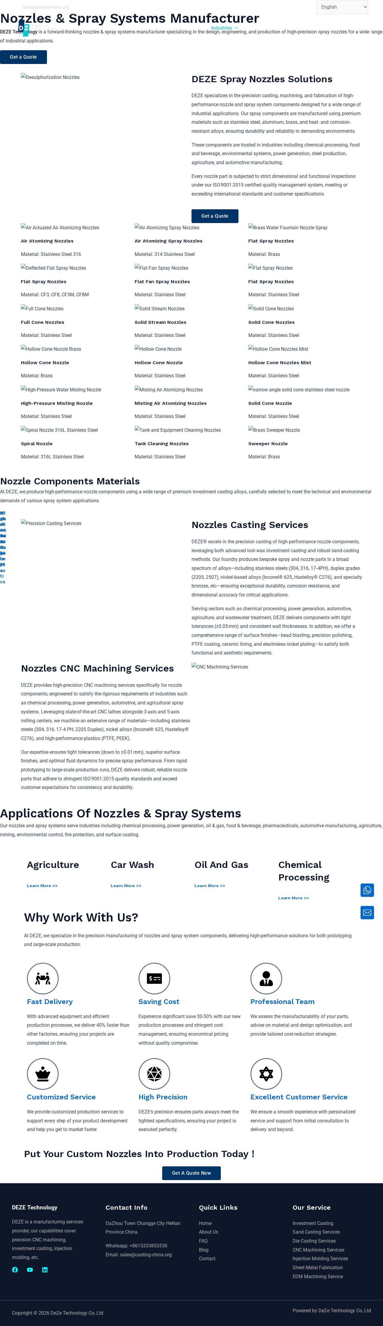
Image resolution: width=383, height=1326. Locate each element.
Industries (221, 28)
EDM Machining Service (318, 1276)
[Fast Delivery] (43, 978)
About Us (208, 1232)
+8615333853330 (148, 1246)
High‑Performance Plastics (3, 547)
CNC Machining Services (318, 1250)
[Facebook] (15, 1270)
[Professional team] (266, 978)
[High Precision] (154, 1074)
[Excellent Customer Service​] (266, 1074)
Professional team (282, 1001)
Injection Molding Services (320, 1258)
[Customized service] (43, 1074)
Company (292, 28)
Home (155, 28)
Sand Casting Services (316, 1232)
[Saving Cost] (154, 978)
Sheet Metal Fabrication (318, 1267)
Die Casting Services (314, 1241)
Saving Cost (159, 1001)
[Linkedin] (45, 1270)
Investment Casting (313, 1223)
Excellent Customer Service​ (299, 1097)
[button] (199, 28)
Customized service (61, 1097)
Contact (207, 1258)
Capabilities (183, 28)
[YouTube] (30, 1270)
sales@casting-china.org (46, 7)
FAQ (203, 1241)
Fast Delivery (50, 1001)
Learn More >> (42, 885)
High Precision (163, 1097)
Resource (257, 28)
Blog (204, 1250)
